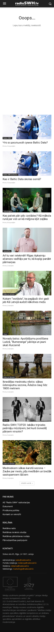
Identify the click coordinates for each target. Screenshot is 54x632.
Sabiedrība (7, 251)
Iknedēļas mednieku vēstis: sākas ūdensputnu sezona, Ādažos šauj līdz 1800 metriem (25, 385)
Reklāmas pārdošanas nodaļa (16, 536)
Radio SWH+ (7, 138)
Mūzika (5, 420)
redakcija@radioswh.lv (27, 563)
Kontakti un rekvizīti (12, 514)
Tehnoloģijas (7, 211)
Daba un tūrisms (9, 294)
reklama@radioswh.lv (20, 566)
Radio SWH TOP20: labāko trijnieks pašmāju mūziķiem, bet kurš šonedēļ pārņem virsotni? (25, 428)
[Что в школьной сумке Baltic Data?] (27, 127)
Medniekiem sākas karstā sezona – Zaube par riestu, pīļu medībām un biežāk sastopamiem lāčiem (27, 471)
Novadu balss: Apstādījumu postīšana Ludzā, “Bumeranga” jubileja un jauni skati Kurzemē (25, 342)
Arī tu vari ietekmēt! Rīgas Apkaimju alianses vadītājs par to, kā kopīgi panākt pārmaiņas (27, 259)
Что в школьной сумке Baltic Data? (25, 142)
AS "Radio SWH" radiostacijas (16, 502)
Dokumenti (8, 506)
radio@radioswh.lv (23, 560)
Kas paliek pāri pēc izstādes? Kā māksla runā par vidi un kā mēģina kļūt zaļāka (27, 217)
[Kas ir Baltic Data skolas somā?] (27, 163)
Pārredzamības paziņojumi (15, 540)
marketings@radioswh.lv (23, 569)
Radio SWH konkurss (10, 175)
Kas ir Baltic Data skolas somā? (22, 179)
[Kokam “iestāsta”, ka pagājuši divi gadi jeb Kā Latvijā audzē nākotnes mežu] (27, 283)
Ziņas (5, 334)
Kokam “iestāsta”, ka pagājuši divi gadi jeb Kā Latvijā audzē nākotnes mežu (26, 300)
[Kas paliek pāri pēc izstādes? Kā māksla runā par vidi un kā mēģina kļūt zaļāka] (27, 200)
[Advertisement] (27, 58)
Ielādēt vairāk (26, 483)
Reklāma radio (9, 528)
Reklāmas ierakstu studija (14, 532)
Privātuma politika (11, 510)
